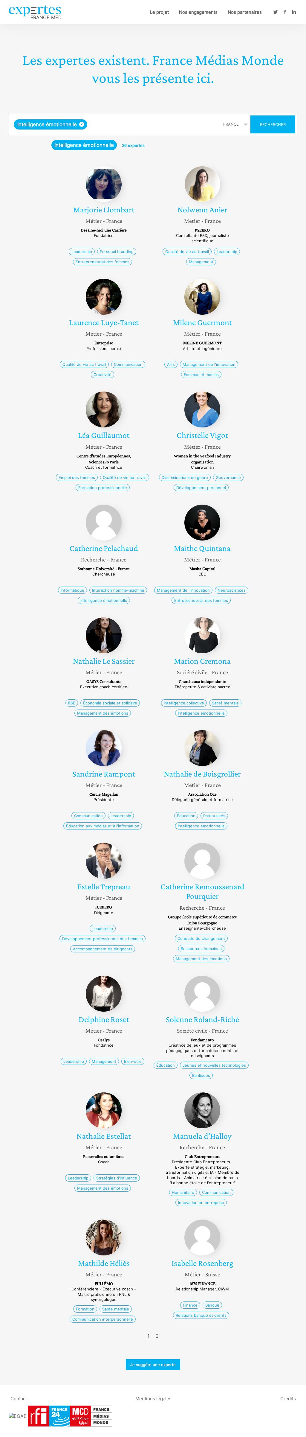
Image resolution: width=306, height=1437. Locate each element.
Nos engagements (198, 12)
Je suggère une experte (153, 1364)
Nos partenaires (245, 12)
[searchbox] (148, 124)
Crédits (288, 1398)
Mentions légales (153, 1398)
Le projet (159, 12)
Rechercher (273, 124)
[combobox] (112, 124)
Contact (18, 1398)
